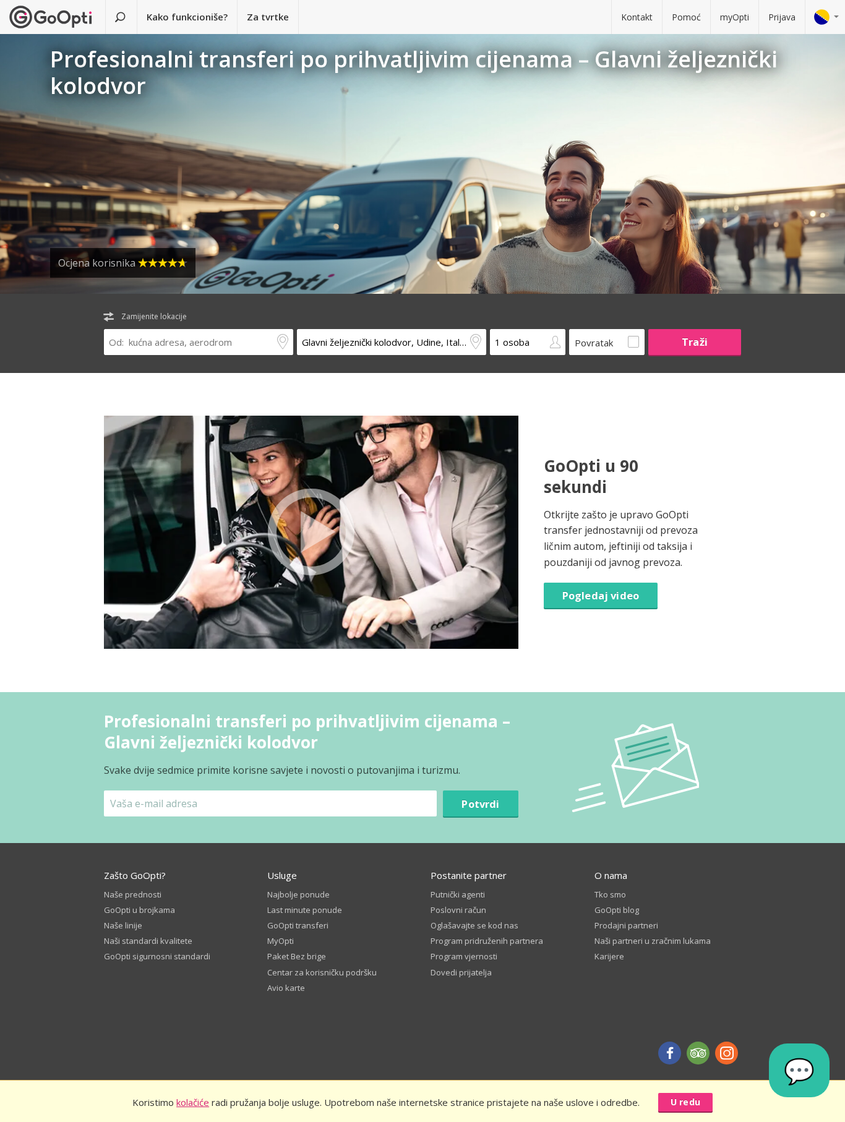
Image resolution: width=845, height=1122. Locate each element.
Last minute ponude (304, 909)
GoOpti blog (616, 909)
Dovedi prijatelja (461, 972)
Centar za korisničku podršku (322, 972)
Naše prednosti (132, 894)
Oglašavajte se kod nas (474, 925)
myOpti (734, 17)
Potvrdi (480, 804)
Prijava (782, 17)
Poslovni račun (458, 909)
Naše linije (123, 925)
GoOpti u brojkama (139, 909)
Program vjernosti (464, 956)
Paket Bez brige (296, 956)
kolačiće (192, 1102)
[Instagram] (726, 1053)
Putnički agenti (458, 894)
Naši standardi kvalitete (148, 940)
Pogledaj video (600, 595)
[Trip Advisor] (698, 1053)
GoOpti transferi (297, 925)
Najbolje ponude (298, 894)
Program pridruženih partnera (487, 940)
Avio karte (286, 987)
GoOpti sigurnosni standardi (157, 956)
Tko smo (610, 894)
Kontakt (637, 17)
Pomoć (686, 17)
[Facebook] (669, 1053)
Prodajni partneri (626, 925)
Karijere (609, 956)
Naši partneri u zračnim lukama (652, 940)
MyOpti (280, 940)
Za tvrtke (268, 17)
